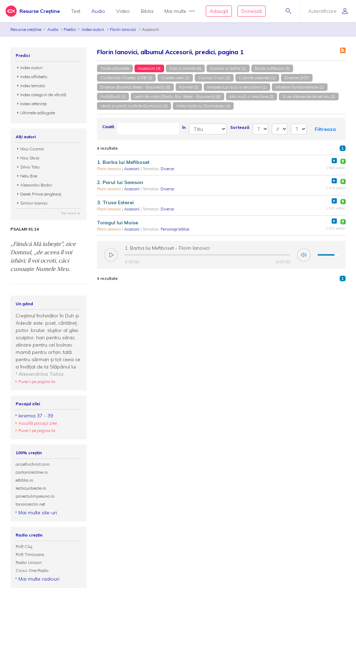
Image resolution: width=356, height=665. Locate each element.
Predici (70, 29)
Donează (251, 11)
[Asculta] (334, 160)
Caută (108, 126)
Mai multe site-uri (37, 512)
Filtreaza (325, 129)
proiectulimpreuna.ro (35, 496)
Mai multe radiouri (38, 579)
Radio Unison (29, 562)
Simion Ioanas (34, 203)
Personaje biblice (175, 229)
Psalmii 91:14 (24, 229)
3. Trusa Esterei (115, 202)
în (184, 127)
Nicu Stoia (29, 157)
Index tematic (32, 85)
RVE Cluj (24, 546)
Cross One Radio (32, 570)
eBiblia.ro (24, 480)
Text (75, 11)
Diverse (167, 168)
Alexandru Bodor (36, 185)
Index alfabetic (33, 76)
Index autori (93, 29)
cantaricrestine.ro (32, 472)
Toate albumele (114, 68)
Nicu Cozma (32, 148)
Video (123, 11)
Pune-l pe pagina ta (36, 381)
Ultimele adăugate (37, 112)
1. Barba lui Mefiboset (123, 162)
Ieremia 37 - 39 (35, 416)
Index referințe (33, 103)
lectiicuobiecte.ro (31, 488)
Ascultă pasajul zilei (37, 423)
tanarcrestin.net (30, 504)
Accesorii (132, 168)
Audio (98, 11)
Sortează (239, 127)
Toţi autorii (68, 213)
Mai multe (175, 11)
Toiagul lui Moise (117, 222)
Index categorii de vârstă (43, 94)
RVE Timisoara (30, 554)
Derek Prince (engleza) (40, 194)
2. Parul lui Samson (120, 182)
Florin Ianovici (123, 29)
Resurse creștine (25, 29)
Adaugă (219, 11)
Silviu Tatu (30, 166)
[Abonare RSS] (343, 50)
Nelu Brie (28, 175)
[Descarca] (343, 161)
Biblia (147, 11)
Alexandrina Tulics (40, 374)
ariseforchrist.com (33, 464)
